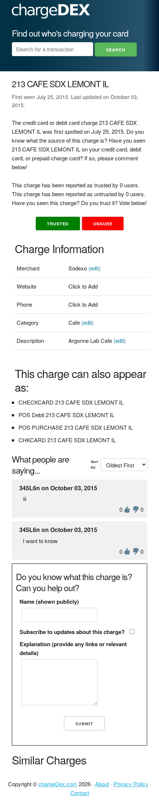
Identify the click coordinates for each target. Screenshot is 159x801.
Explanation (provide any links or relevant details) (73, 648)
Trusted (58, 223)
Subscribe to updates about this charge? (72, 632)
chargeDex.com (57, 784)
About (102, 784)
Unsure (102, 223)
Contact (79, 793)
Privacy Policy (131, 784)
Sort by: (94, 464)
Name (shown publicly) (49, 601)
